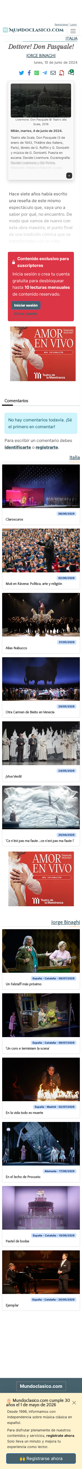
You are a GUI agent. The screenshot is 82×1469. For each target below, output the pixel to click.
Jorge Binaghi (41, 55)
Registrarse (61, 24)
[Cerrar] (74, 1402)
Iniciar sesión (26, 305)
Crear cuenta (25, 313)
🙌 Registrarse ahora (41, 1458)
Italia (71, 38)
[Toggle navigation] (73, 31)
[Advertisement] (41, 11)
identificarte (18, 447)
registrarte (47, 447)
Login (73, 24)
